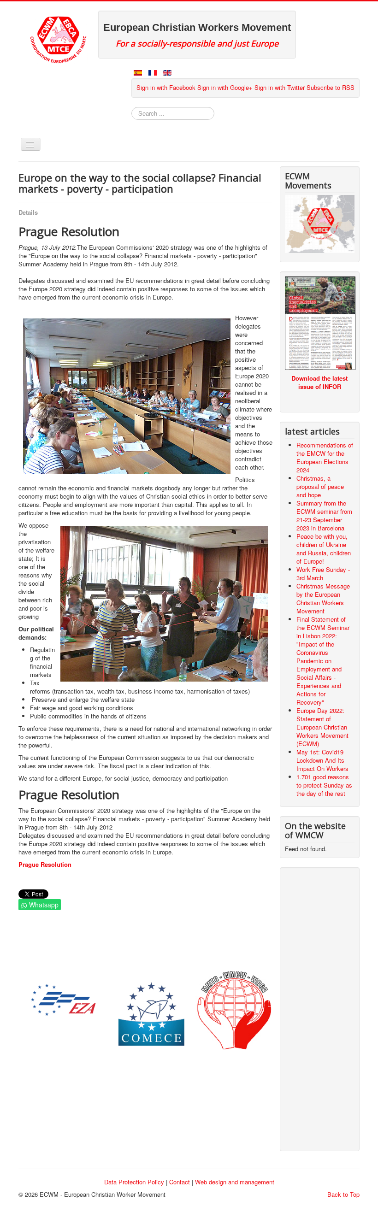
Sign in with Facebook (165, 87)
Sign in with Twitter (279, 87)
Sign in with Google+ (225, 87)
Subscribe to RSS (330, 87)
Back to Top (343, 1194)
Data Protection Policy (134, 1181)
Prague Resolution (44, 864)
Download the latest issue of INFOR (319, 382)
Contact (179, 1181)
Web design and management (234, 1181)
